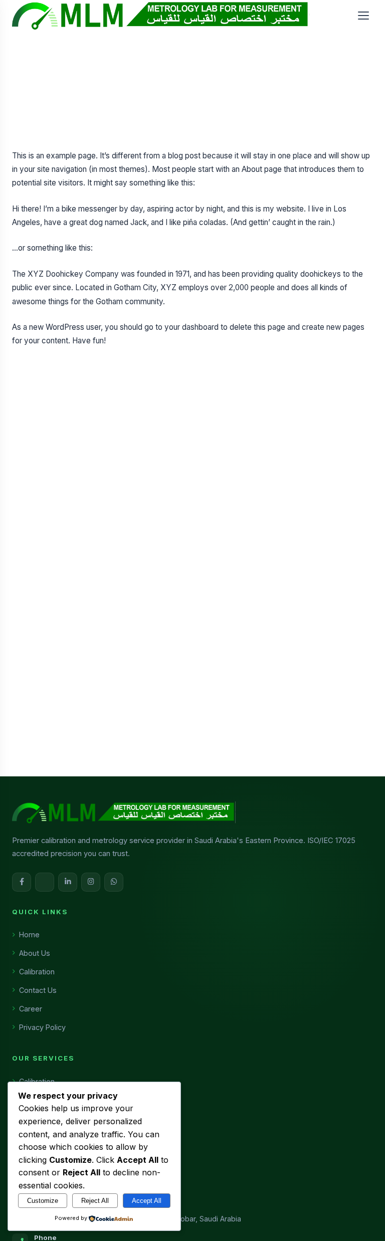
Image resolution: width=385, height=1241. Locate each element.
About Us (34, 953)
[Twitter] (44, 882)
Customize (42, 1200)
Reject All (95, 1200)
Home (29, 934)
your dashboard (191, 327)
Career (30, 1008)
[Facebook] (21, 882)
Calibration (37, 971)
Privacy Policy (42, 1027)
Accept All (146, 1200)
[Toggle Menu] (363, 15)
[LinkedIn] (67, 882)
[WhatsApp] (113, 882)
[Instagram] (90, 882)
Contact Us (38, 990)
